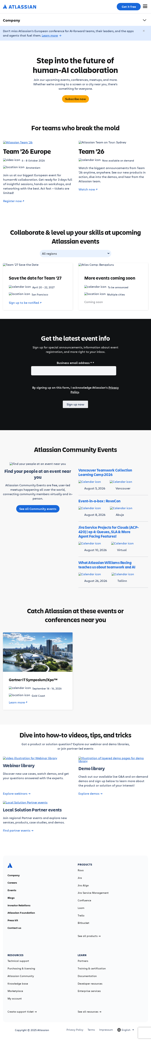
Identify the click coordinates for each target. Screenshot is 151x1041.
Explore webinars (15, 793)
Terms (91, 1029)
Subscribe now (75, 99)
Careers (12, 882)
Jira (80, 877)
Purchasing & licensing (21, 968)
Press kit (13, 920)
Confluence (84, 900)
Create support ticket (21, 1011)
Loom (81, 907)
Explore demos (88, 793)
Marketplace (15, 991)
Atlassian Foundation (21, 912)
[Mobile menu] (145, 6)
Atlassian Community (21, 976)
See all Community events (37, 509)
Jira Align (83, 885)
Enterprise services (89, 991)
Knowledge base (18, 983)
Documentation (87, 976)
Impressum (106, 1029)
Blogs (11, 897)
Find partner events (16, 830)
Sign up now (75, 404)
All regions (49, 253)
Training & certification (92, 968)
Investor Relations (19, 905)
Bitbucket (83, 922)
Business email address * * (75, 362)
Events (12, 890)
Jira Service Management (93, 892)
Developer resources (90, 983)
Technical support (18, 960)
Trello (81, 915)
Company (14, 875)
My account (15, 998)
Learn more (50, 35)
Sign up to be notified (24, 302)
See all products (88, 936)
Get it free (129, 7)
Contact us (14, 927)
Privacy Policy (74, 1029)
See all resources (88, 1011)
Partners (83, 960)
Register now (12, 200)
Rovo (81, 870)
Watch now (87, 189)
